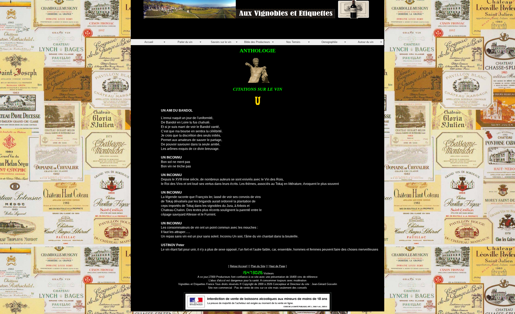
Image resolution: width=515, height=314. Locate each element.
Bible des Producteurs (257, 42)
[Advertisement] (204, 30)
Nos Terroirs (293, 42)
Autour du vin (365, 42)
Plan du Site (258, 266)
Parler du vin (185, 42)
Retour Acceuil (238, 266)
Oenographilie (329, 42)
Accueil (148, 42)
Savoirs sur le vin (221, 42)
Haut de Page (277, 266)
